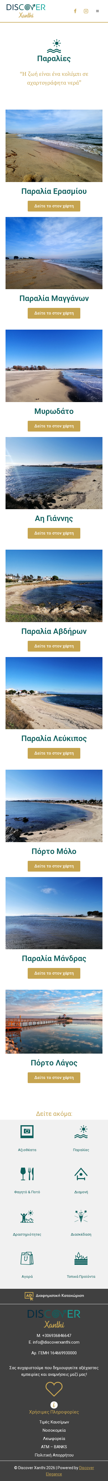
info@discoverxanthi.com (56, 1342)
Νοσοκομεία (54, 1430)
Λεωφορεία (54, 1438)
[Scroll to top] (94, 1465)
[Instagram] (86, 11)
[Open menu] (97, 11)
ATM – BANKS (54, 1446)
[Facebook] (75, 11)
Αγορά (27, 1276)
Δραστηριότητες (27, 1234)
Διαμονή (81, 1192)
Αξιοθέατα (27, 1150)
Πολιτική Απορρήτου (54, 1455)
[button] (54, 753)
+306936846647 (56, 1335)
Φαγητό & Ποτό (27, 1192)
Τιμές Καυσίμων (54, 1422)
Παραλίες (81, 1150)
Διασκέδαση (81, 1234)
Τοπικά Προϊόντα (81, 1276)
